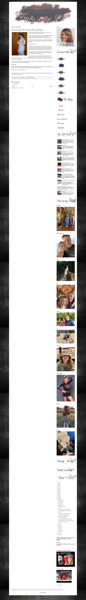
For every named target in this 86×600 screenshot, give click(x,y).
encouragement (23, 78)
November (60, 501)
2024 (58, 485)
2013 (58, 533)
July (59, 523)
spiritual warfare (29, 78)
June (59, 524)
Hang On (59, 512)
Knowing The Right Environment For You (63, 186)
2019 (58, 492)
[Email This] (28, 77)
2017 (58, 494)
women (35, 78)
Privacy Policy (59, 585)
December (60, 500)
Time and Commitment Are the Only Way (64, 510)
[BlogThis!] (29, 77)
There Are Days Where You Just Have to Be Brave (66, 520)
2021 (58, 489)
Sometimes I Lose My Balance (63, 516)
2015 (58, 497)
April (59, 527)
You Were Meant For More (62, 517)
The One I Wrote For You (62, 506)
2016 (58, 496)
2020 (58, 490)
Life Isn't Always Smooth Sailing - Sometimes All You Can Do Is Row (67, 174)
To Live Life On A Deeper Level (63, 521)
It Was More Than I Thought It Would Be (64, 509)
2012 (58, 534)
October (59, 502)
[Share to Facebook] (31, 77)
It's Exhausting (64, 145)
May (59, 526)
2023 (58, 486)
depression (18, 78)
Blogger (45, 592)
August (59, 505)
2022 (58, 488)
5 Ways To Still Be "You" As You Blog (68, 157)
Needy (59, 508)
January (59, 531)
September (60, 504)
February (59, 530)
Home (32, 86)
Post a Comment (15, 84)
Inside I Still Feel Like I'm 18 (66, 168)
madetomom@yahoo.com (56, 589)
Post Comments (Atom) (19, 87)
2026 (58, 482)
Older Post (51, 86)
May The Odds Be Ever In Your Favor (68, 139)
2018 (58, 493)
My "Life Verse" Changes (66, 162)
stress (33, 78)
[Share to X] (30, 77)
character (15, 78)
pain (26, 78)
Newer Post (13, 86)
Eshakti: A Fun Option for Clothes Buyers (64, 513)
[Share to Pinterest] (32, 77)
